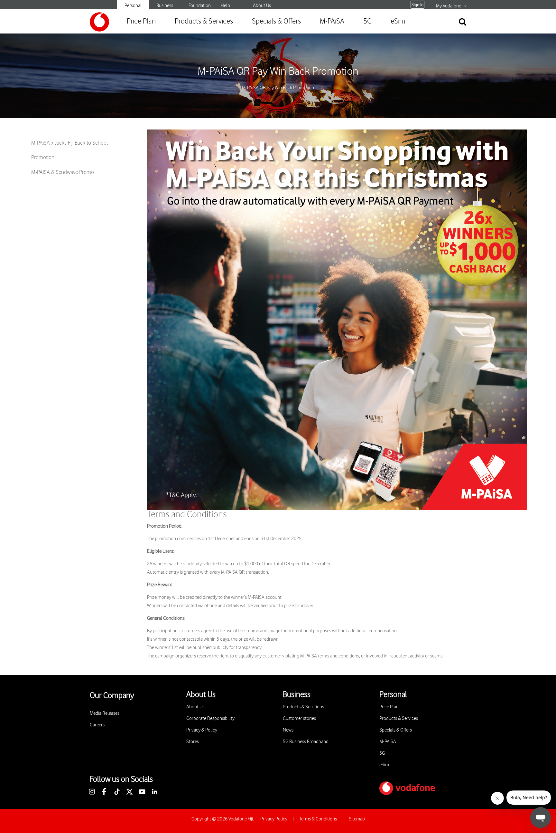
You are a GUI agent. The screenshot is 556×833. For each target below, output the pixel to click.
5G (367, 21)
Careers (97, 725)
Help (225, 5)
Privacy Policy (273, 819)
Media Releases (104, 713)
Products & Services (204, 21)
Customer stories (299, 718)
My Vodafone (448, 6)
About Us (262, 5)
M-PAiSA (332, 21)
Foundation (200, 5)
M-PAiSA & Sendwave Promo (62, 172)
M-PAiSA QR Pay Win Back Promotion (278, 71)
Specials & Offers (276, 21)
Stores (192, 741)
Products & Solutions (303, 707)
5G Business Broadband (306, 741)
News (288, 730)
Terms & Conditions (318, 819)
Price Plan (141, 21)
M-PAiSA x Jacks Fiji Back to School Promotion (69, 150)
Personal (133, 5)
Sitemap (357, 819)
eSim (398, 21)
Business (164, 5)
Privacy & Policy (201, 730)
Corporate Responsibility (210, 718)
